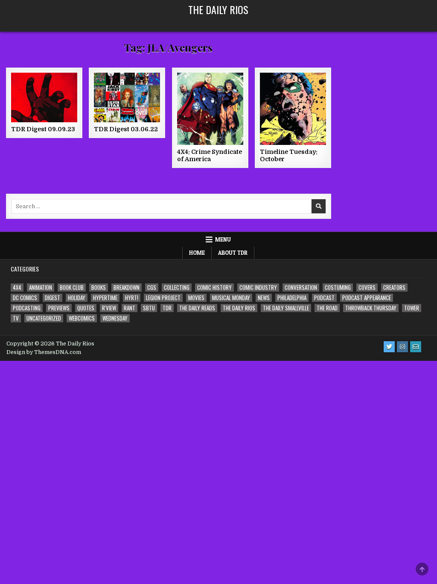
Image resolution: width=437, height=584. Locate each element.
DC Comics (25, 298)
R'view (109, 308)
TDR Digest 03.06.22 (126, 129)
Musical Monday (231, 298)
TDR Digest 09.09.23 (43, 129)
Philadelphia (291, 298)
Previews (59, 308)
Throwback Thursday (370, 308)
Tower (411, 308)
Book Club (72, 287)
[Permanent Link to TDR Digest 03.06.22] (127, 97)
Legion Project (163, 298)
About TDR (233, 252)
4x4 (17, 287)
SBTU (149, 308)
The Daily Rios (218, 9)
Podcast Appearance (366, 298)
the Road (327, 308)
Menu (223, 239)
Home (197, 252)
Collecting (176, 287)
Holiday (76, 298)
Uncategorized (43, 318)
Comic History (214, 287)
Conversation (301, 287)
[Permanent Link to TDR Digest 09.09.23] (44, 97)
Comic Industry (258, 287)
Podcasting (27, 308)
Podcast (324, 298)
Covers (367, 287)
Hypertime (105, 298)
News (264, 298)
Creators (394, 287)
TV (16, 318)
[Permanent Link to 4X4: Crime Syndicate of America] (210, 109)
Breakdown (127, 287)
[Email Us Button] (415, 346)
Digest (52, 298)
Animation (40, 287)
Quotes (85, 308)
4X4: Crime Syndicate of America (209, 155)
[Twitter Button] (389, 346)
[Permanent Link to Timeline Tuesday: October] (293, 109)
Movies (196, 298)
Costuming (338, 287)
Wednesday (115, 318)
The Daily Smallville (286, 308)
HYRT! (131, 298)
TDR (167, 308)
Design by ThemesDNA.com (43, 352)
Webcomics (82, 318)
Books (98, 287)
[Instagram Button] (402, 346)
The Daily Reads (197, 308)
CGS (151, 287)
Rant (129, 308)
